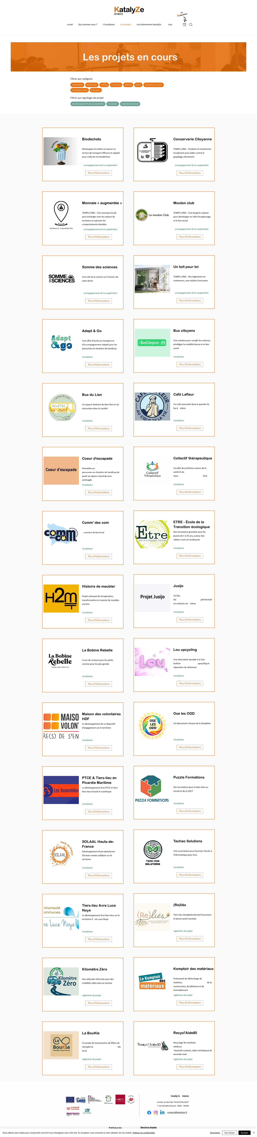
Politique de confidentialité (144, 1132)
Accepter (244, 1132)
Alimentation (77, 85)
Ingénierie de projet (130, 104)
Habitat (104, 85)
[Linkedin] (162, 1112)
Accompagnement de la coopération (88, 104)
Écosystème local (79, 90)
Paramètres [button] (215, 1132)
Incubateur (112, 104)
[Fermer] (253, 1133)
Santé (138, 85)
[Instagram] (155, 1112)
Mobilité (128, 85)
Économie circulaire (153, 85)
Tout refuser (229, 1132)
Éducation (95, 90)
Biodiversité (92, 85)
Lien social (116, 85)
